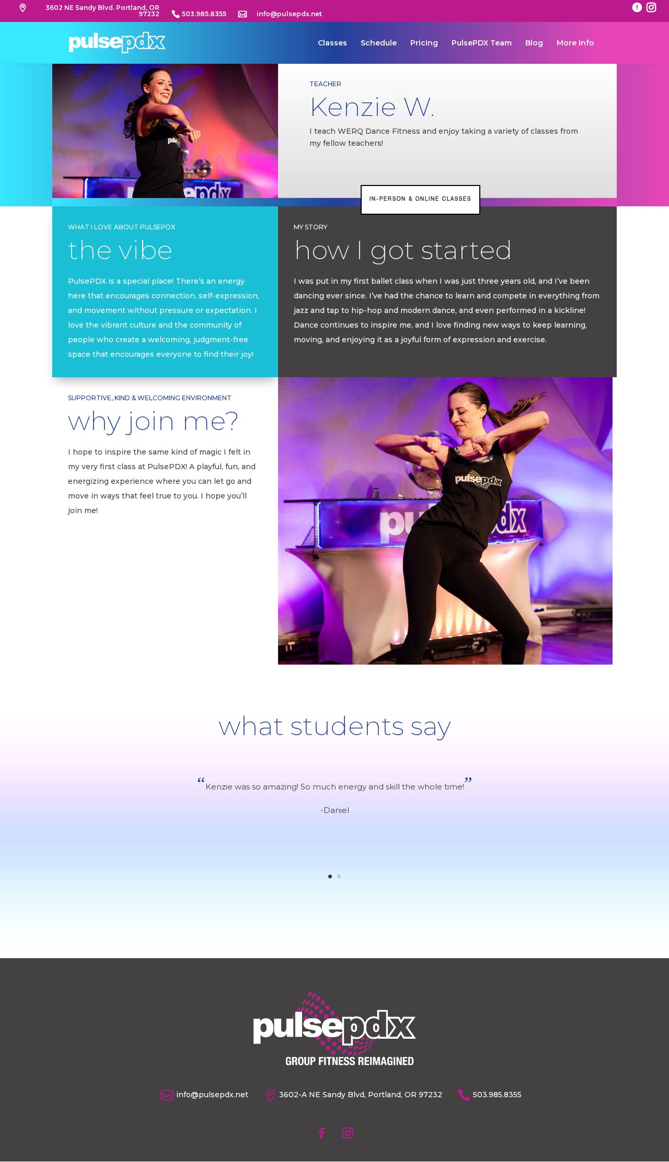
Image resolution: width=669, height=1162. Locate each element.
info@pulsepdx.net (289, 14)
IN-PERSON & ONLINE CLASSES (420, 199)
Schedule (379, 43)
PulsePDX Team (482, 43)
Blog (534, 43)
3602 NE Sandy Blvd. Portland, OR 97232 (102, 11)
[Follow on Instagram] (348, 1133)
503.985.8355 (204, 14)
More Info (575, 43)
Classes (332, 43)
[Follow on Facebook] (321, 1133)
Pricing (424, 43)
